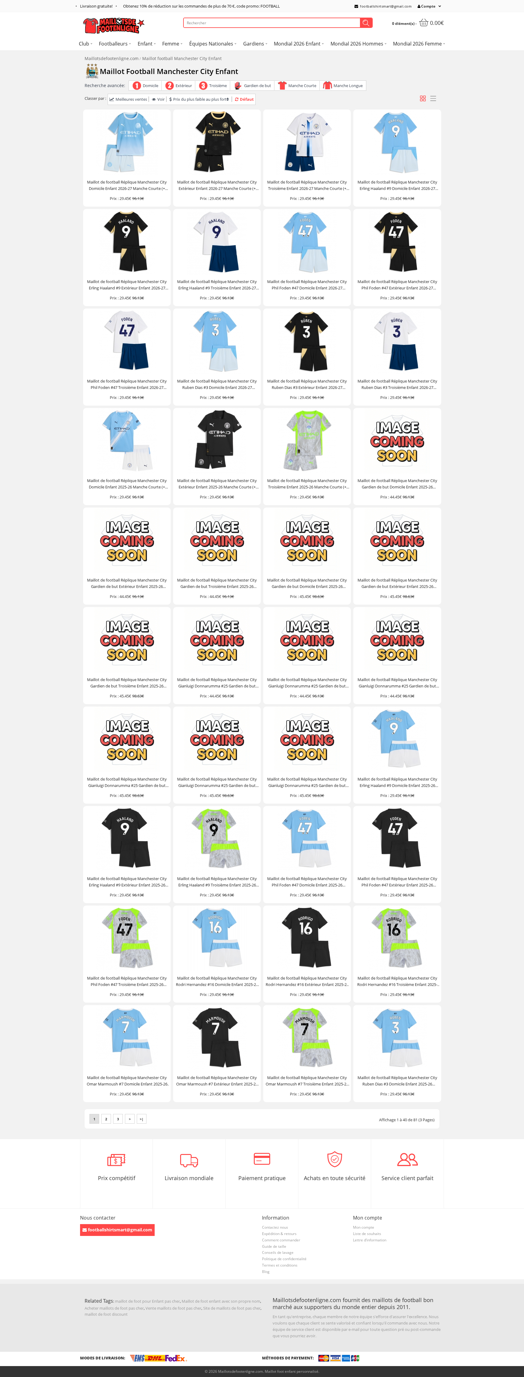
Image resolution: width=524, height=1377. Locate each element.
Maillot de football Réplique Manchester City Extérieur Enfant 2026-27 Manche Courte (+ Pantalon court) (217, 185)
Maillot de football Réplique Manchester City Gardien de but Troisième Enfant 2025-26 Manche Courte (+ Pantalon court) (217, 583)
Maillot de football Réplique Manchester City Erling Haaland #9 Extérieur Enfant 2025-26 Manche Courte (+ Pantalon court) (127, 882)
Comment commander (281, 1240)
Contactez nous (275, 1227)
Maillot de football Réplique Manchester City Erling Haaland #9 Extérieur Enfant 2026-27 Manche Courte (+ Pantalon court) (127, 285)
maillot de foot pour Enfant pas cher (147, 1301)
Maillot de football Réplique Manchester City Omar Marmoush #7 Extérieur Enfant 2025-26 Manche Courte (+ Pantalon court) (217, 1081)
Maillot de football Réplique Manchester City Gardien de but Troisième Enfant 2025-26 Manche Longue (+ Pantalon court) (127, 683)
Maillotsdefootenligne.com (112, 58)
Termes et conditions (279, 1265)
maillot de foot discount (106, 1314)
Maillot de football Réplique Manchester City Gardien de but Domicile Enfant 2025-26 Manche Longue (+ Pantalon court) (307, 583)
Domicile (150, 85)
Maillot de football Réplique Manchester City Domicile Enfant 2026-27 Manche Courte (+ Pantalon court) (127, 185)
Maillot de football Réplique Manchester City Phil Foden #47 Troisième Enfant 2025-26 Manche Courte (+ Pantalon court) (127, 981)
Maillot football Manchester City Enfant (182, 58)
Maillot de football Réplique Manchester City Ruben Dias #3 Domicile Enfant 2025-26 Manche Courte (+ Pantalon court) (397, 1081)
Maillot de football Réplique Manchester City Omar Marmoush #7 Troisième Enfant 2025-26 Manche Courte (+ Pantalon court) (307, 1081)
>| (141, 1119)
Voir (161, 99)
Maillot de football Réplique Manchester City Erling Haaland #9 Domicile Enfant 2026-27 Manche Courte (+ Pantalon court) (397, 185)
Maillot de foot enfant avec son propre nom (221, 1301)
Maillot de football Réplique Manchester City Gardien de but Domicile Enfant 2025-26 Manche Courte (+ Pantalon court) (397, 484)
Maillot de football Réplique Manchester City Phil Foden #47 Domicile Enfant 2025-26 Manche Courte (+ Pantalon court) (307, 882)
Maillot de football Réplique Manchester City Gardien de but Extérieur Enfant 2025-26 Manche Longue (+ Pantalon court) (397, 583)
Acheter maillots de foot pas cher (114, 1308)
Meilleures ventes (131, 99)
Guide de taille (274, 1246)
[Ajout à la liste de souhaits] (163, 170)
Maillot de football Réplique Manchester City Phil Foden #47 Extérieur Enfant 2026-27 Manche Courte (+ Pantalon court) (397, 285)
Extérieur (184, 85)
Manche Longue (348, 85)
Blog (266, 1271)
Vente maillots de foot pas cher (173, 1308)
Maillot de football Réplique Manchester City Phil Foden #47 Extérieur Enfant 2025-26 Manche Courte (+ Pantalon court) (397, 882)
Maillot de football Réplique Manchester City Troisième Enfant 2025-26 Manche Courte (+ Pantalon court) (307, 484)
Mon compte (363, 1227)
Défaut (247, 99)
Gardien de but (257, 85)
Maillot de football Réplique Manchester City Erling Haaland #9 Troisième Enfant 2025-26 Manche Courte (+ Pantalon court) (217, 882)
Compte (428, 6)
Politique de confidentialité (284, 1258)
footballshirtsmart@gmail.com (385, 6)
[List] (433, 98)
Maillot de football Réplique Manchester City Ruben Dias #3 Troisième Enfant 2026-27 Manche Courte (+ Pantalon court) (397, 384)
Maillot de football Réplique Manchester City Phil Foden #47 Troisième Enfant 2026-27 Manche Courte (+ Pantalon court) (127, 384)
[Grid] (423, 98)
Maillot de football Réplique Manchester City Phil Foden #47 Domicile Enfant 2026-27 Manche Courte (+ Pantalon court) (307, 285)
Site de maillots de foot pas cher (231, 1308)
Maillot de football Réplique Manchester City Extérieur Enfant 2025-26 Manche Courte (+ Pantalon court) (217, 484)
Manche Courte (302, 85)
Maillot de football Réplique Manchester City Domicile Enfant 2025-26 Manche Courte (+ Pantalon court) (127, 484)
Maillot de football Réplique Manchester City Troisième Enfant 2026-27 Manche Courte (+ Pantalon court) (307, 185)
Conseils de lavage (278, 1252)
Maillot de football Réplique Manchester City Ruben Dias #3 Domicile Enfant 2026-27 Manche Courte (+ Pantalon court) (217, 384)
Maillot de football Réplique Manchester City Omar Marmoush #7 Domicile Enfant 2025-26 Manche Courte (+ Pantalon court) (127, 1081)
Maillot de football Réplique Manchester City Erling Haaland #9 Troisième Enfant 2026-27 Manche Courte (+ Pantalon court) (217, 285)
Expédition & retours (279, 1233)
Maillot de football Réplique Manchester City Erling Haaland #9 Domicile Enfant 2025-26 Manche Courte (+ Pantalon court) (397, 782)
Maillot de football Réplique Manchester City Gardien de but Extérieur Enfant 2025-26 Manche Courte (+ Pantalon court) (127, 583)
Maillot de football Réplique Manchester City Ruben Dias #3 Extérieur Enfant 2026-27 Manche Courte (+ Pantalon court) (307, 384)
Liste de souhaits (367, 1233)
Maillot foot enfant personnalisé (291, 1371)
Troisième (218, 85)
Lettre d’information (369, 1240)
